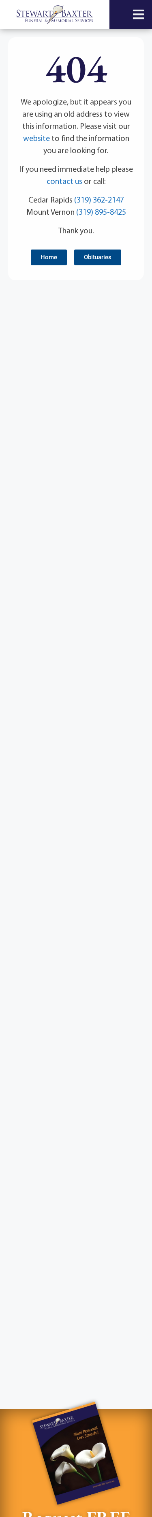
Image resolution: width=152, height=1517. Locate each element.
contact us (64, 181)
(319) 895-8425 (101, 212)
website (36, 138)
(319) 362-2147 (99, 199)
